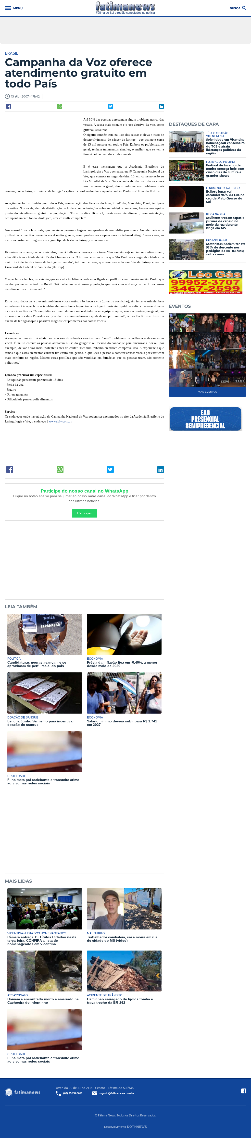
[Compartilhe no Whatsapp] (59, 106)
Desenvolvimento (115, 1126)
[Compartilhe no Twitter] (110, 106)
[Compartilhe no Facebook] (8, 106)
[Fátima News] (125, 8)
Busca (235, 8)
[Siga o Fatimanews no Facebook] (243, 1091)
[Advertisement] (41, 148)
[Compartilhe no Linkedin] (161, 106)
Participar (84, 513)
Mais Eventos (207, 391)
